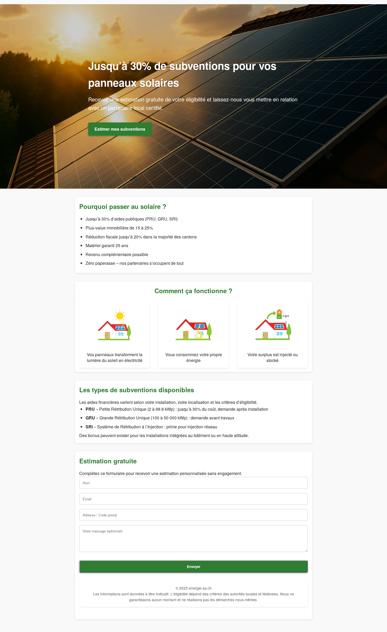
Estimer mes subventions (120, 129)
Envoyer (193, 566)
